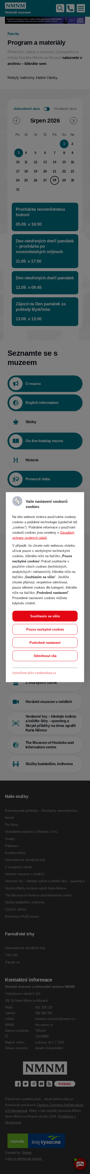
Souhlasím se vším (45, 616)
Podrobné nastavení (45, 642)
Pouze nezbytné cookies (45, 629)
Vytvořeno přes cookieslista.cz (34, 672)
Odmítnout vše (45, 656)
